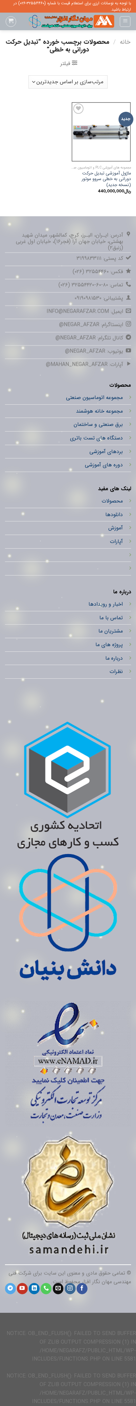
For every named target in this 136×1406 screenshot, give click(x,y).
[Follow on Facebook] (82, 1288)
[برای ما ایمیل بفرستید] (58, 1288)
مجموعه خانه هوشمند (99, 411)
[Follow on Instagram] (70, 1288)
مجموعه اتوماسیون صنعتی (94, 398)
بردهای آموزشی (106, 451)
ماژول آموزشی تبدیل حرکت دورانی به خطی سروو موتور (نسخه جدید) (106, 179)
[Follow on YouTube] (22, 1288)
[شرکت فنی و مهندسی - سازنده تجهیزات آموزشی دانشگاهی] (68, 21)
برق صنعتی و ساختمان (98, 425)
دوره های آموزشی (104, 465)
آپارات (116, 541)
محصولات (112, 501)
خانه (125, 42)
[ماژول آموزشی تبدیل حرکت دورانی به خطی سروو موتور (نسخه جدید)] (101, 132)
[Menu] (125, 21)
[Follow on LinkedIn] (34, 1288)
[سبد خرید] (11, 21)
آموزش (115, 528)
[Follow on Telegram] (10, 1288)
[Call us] (46, 1288)
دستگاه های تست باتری (96, 438)
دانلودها (114, 514)
